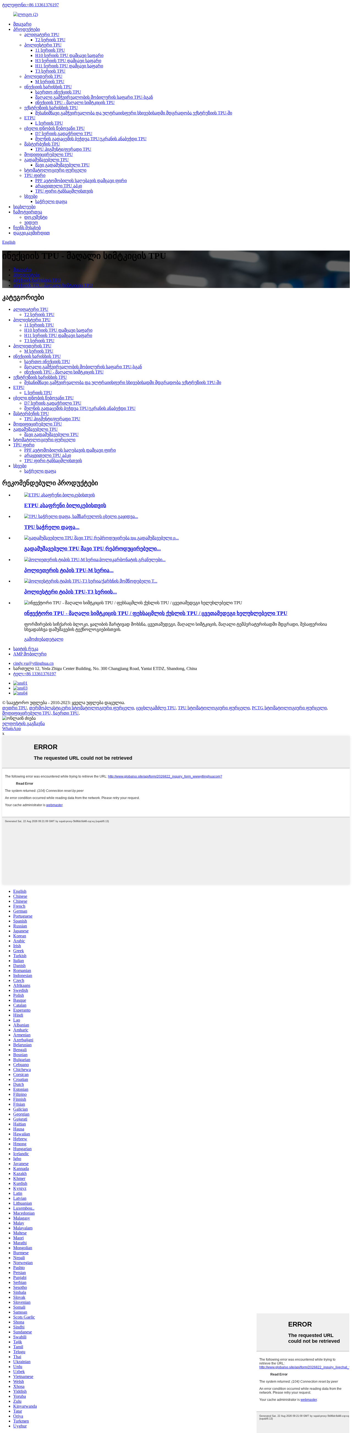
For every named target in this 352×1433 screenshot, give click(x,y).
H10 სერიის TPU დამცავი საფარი (69, 55)
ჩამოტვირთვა (27, 212)
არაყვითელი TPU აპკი (58, 185)
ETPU (29, 118)
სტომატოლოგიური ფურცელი (55, 170)
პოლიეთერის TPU (43, 76)
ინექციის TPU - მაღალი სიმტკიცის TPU (75, 102)
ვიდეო (31, 222)
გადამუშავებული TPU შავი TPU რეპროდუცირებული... (92, 548)
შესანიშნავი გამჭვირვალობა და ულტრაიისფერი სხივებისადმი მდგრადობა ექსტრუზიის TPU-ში (133, 113)
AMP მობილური (29, 654)
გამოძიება (35, 639)
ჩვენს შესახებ (27, 227)
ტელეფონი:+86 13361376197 (30, 4)
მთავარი (22, 24)
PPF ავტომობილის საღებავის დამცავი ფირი (81, 180)
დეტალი (54, 639)
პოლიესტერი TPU (43, 45)
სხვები (30, 196)
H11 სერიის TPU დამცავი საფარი (69, 66)
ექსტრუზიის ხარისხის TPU (51, 107)
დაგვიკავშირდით (31, 232)
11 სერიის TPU (50, 50)
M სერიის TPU (49, 81)
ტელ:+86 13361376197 (34, 673)
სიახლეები (24, 206)
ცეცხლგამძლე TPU (156, 707)
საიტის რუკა (25, 648)
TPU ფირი (34, 175)
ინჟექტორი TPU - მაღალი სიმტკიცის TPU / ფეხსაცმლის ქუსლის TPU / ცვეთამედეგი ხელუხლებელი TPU (155, 613)
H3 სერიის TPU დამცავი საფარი (68, 60)
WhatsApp (11, 728)
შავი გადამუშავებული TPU (62, 165)
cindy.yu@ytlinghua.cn (33, 663)
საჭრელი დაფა (51, 201)
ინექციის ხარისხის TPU (48, 86)
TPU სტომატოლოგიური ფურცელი (214, 707)
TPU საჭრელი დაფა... (51, 527)
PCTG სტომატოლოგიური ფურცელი (289, 707)
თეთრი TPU (14, 707)
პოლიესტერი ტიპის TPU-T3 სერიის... (70, 592)
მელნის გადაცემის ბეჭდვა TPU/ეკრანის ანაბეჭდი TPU (91, 138)
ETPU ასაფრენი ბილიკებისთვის (65, 505)
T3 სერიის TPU (50, 71)
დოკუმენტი (35, 217)
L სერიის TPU (49, 123)
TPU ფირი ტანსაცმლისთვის (64, 191)
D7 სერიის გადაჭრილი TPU (63, 133)
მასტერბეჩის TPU (42, 144)
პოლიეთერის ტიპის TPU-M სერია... (69, 570)
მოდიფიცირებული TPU (48, 154)
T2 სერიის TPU (50, 39)
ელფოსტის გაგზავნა (23, 723)
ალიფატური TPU (41, 34)
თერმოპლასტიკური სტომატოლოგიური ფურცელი (81, 707)
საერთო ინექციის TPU (58, 92)
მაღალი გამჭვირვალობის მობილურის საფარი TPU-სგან (94, 97)
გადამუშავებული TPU (46, 159)
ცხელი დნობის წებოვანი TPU (54, 128)
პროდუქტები (26, 29)
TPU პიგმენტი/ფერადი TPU (63, 149)
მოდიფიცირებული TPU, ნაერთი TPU (40, 713)
